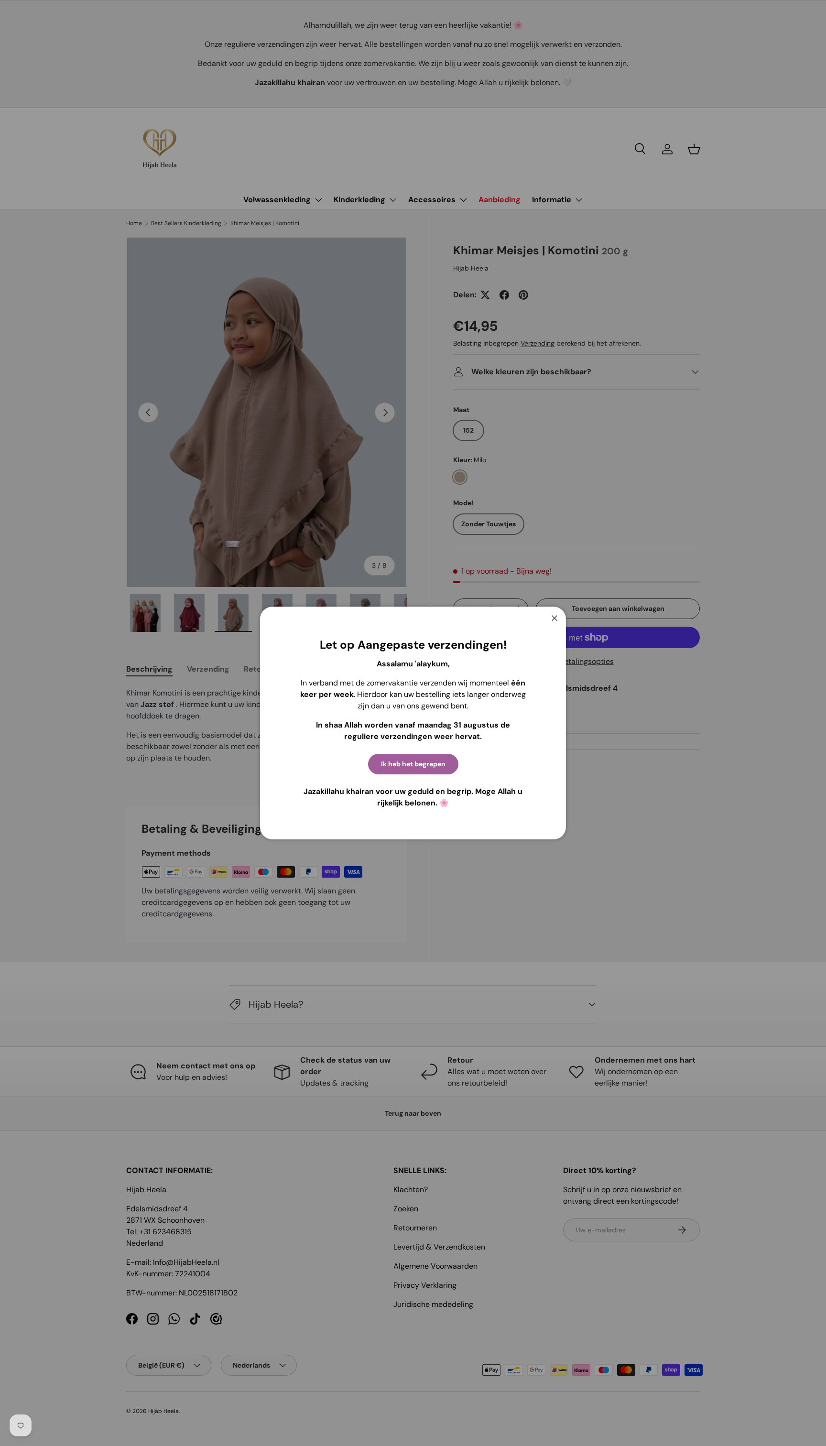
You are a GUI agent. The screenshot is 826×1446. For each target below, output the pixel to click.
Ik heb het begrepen (413, 764)
